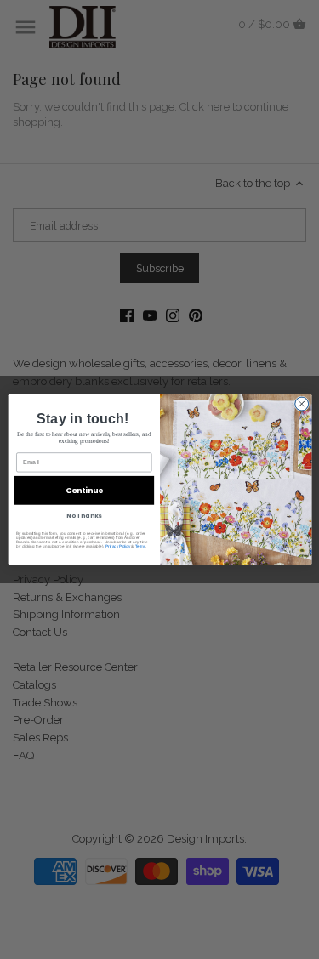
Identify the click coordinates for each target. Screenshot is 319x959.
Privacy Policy (117, 546)
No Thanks (83, 516)
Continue (84, 490)
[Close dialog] (301, 404)
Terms (139, 546)
